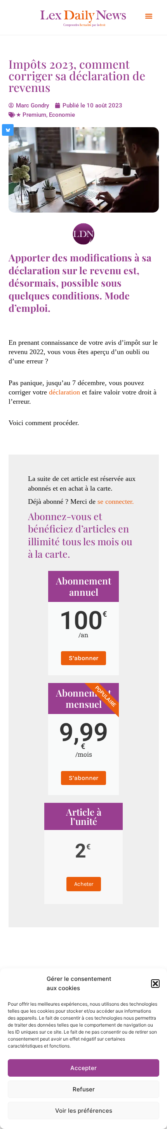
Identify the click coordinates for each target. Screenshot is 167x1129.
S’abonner (83, 658)
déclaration (64, 392)
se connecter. (115, 501)
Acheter (83, 884)
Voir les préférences (83, 1110)
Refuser (84, 1089)
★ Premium (31, 114)
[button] (155, 983)
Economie (62, 114)
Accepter (83, 1068)
